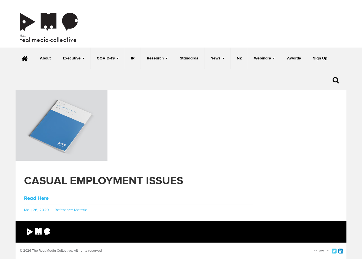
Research (156, 58)
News (216, 58)
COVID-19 (106, 58)
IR (133, 58)
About (45, 58)
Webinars (263, 58)
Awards (294, 58)
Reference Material (72, 210)
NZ (239, 58)
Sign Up (320, 58)
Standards (189, 58)
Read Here (36, 198)
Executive (72, 58)
